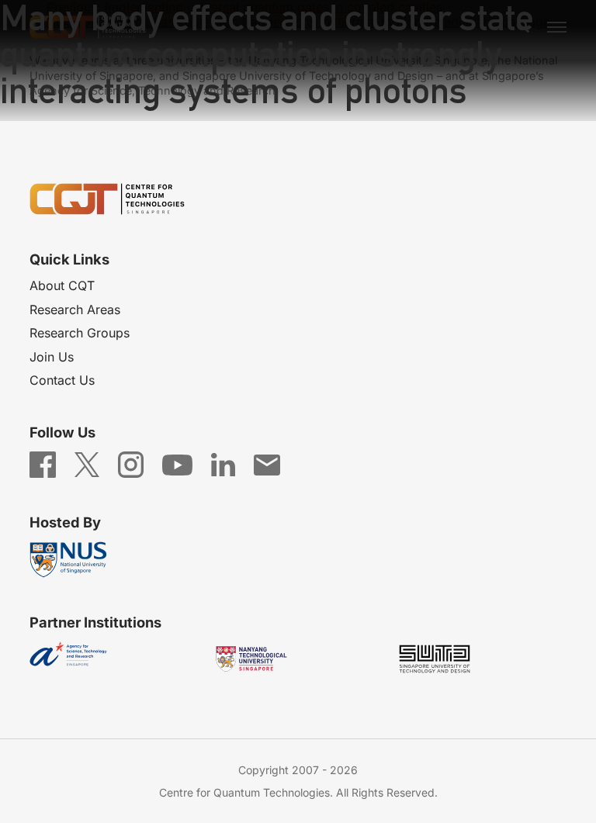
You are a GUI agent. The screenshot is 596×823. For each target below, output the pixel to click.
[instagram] (131, 464)
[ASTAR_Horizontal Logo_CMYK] (114, 658)
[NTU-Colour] (298, 658)
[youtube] (177, 464)
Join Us (51, 357)
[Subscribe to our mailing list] (267, 464)
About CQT (62, 285)
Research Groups (79, 333)
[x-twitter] (86, 464)
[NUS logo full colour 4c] (114, 559)
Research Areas (74, 309)
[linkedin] (223, 464)
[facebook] (42, 464)
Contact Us (62, 380)
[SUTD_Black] (481, 658)
